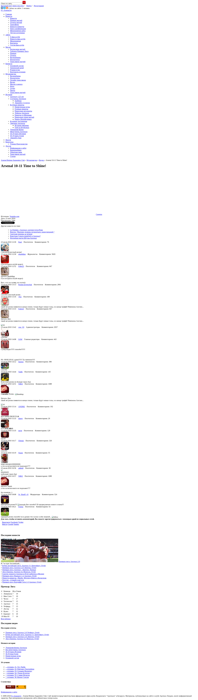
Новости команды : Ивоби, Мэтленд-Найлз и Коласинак (24, 578)
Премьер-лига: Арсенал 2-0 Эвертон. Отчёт (19, 568)
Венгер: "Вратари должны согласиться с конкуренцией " (32, 232)
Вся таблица (6, 619)
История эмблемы (22, 125)
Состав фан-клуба (17, 45)
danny (20, 418)
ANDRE (21, 407)
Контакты (14, 43)
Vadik (20, 372)
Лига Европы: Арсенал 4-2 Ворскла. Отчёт (19, 572)
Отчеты (13, 55)
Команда (9, 64)
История (9, 95)
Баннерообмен (15, 150)
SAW (20, 339)
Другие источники (17, 33)
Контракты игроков (17, 72)
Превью (13, 53)
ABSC (8, 35)
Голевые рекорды (21, 109)
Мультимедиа (11, 74)
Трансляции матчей (17, 62)
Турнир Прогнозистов (19, 144)
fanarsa (20, 362)
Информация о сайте (18, 148)
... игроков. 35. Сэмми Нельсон (18, 675)
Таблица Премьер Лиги (19, 51)
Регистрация (39, 6)
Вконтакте (6, 522)
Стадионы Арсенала (18, 99)
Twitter (20, 522)
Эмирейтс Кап (15, 138)
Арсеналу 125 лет (17, 97)
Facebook (14, 522)
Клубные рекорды (17, 105)
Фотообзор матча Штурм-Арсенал (23, 238)
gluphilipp (22, 254)
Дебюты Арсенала (22, 113)
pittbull (20, 468)
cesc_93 (21, 327)
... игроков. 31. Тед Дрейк (15, 667)
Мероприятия (15, 41)
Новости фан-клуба (17, 39)
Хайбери (18, 101)
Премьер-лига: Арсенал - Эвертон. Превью (19, 570)
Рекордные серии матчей (24, 117)
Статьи (13, 156)
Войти (29, 6)
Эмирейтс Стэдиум (22, 103)
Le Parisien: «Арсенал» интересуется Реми (26, 230)
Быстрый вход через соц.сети (12, 6)
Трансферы (14, 25)
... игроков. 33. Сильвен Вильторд (19, 671)
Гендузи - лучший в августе (13, 580)
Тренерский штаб (17, 68)
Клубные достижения (18, 121)
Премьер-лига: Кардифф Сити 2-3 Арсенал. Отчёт (21, 582)
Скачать (99, 214)
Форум (8, 140)
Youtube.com (14, 216)
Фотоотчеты (15, 60)
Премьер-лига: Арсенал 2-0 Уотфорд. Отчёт (23, 633)
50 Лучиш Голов (12, 654)
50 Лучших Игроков (18, 134)
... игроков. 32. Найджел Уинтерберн (20, 669)
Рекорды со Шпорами (23, 115)
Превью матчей (16, 20)
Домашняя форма (17, 130)
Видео (12, 82)
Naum (20, 453)
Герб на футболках (22, 127)
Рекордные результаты (23, 111)
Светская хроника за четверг (21, 234)
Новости (9, 16)
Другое (8, 146)
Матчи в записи (16, 84)
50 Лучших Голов (17, 136)
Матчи (8, 47)
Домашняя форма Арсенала (16, 648)
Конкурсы (9, 142)
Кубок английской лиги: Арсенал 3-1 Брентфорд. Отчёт (24, 566)
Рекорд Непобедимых (23, 119)
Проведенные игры (22, 107)
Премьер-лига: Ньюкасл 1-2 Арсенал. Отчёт (19, 576)
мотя (20, 431)
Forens (20, 507)
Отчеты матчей (16, 22)
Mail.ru (4, 524)
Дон (20, 297)
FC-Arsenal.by (6, 10)
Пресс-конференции (18, 29)
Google (10, 524)
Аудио (12, 88)
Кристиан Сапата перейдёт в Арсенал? (25, 236)
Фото (12, 86)
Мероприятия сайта (17, 31)
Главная (9, 14)
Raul (20, 242)
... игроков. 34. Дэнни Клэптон (18, 673)
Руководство (15, 70)
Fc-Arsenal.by (16, 696)
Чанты (12, 90)
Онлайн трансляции (18, 80)
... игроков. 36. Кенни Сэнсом (17, 677)
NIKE (20, 384)
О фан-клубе (15, 37)
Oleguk (21, 441)
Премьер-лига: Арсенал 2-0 (69, 561)
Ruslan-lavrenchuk (25, 285)
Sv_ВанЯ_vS (23, 494)
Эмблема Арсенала (17, 123)
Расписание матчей (17, 49)
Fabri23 (21, 266)
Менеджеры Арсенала (18, 132)
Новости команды (17, 27)
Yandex (16, 524)
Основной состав (17, 66)
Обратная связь (16, 152)
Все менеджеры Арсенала (16, 650)
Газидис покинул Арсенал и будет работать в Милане (23, 574)
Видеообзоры (15, 57)
